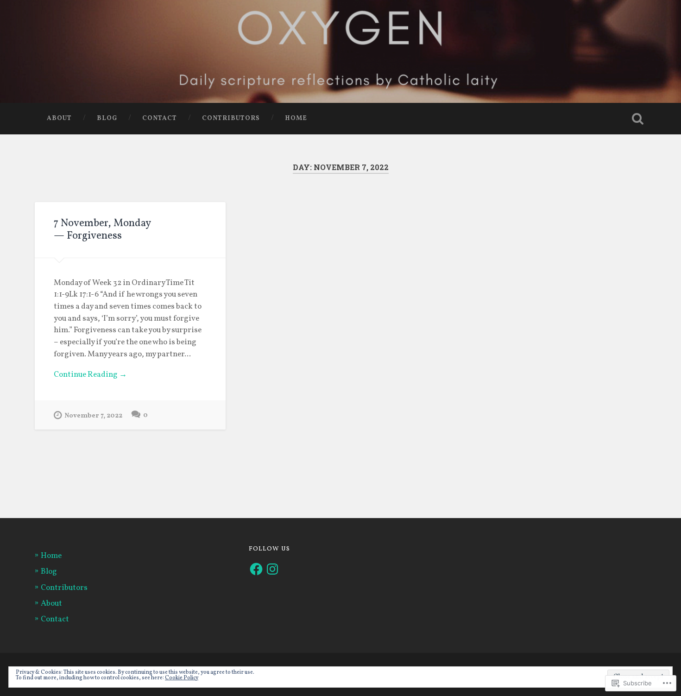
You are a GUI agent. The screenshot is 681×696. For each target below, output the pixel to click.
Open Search (638, 118)
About (59, 118)
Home (296, 118)
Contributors (231, 118)
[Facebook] (256, 569)
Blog (107, 118)
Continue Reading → (90, 374)
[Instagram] (272, 569)
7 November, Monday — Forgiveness (102, 229)
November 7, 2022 (93, 415)
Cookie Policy (181, 678)
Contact (159, 118)
